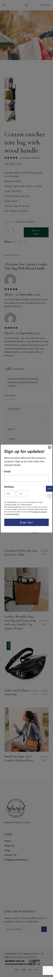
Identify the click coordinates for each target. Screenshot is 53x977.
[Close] (49, 447)
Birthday (9, 487)
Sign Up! (26, 522)
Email (7, 471)
